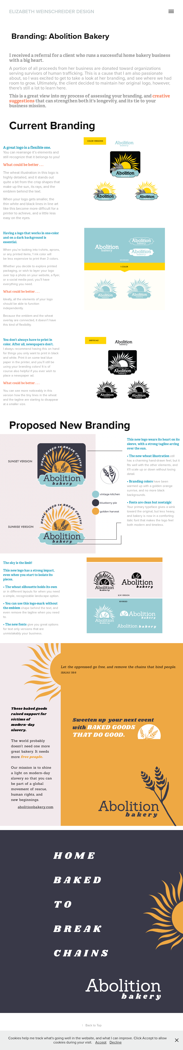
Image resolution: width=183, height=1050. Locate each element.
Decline (116, 1042)
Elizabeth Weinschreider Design (51, 11)
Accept (100, 1042)
